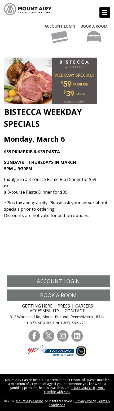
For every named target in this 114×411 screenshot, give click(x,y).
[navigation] (104, 12)
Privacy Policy (85, 401)
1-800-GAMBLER (83, 388)
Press (64, 306)
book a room (58, 295)
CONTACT (75, 311)
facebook (34, 336)
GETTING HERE (37, 306)
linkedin (77, 336)
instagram (63, 336)
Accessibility (44, 311)
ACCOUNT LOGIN (60, 26)
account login (58, 281)
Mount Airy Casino (29, 401)
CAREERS (84, 306)
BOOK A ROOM (94, 26)
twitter (48, 336)
